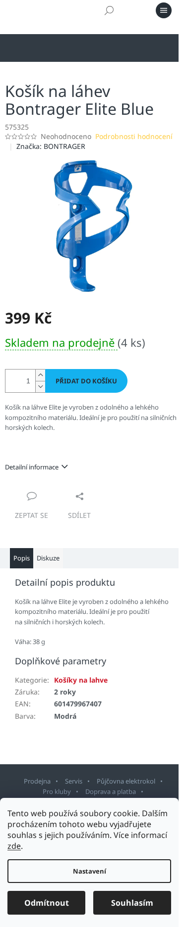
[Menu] (164, 10)
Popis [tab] (21, 558)
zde (14, 845)
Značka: (50, 146)
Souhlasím (132, 902)
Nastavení (89, 871)
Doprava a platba (110, 791)
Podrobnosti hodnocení (134, 136)
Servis (73, 781)
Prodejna (37, 781)
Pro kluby (57, 791)
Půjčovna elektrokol (126, 781)
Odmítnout (46, 902)
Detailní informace (32, 467)
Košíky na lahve (81, 680)
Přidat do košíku (86, 380)
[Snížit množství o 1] (40, 386)
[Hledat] (109, 10)
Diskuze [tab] (48, 558)
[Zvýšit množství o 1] (40, 375)
